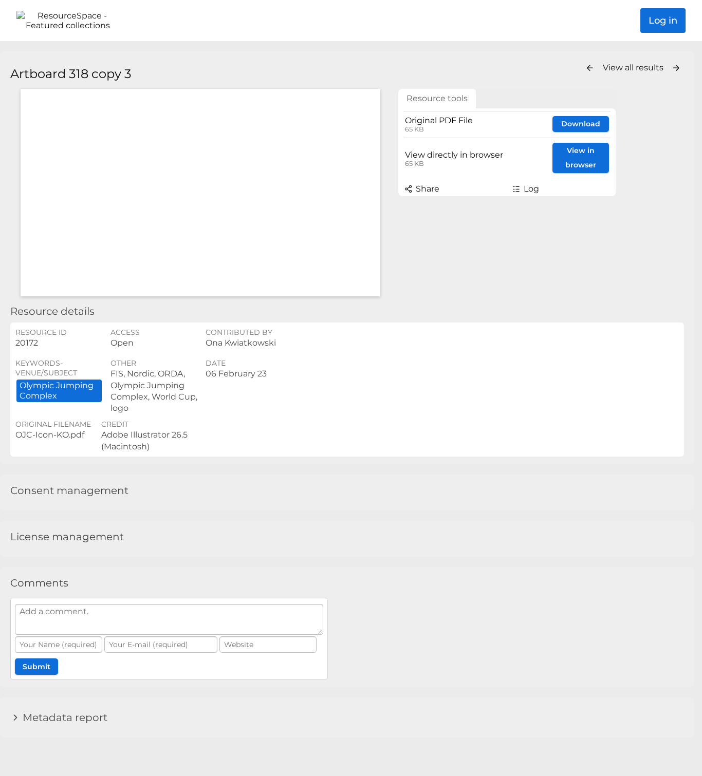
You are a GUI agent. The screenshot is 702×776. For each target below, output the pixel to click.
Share (426, 189)
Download (580, 123)
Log (530, 189)
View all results (634, 67)
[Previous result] (590, 68)
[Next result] (676, 68)
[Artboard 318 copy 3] (200, 192)
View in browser (580, 158)
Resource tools (437, 98)
